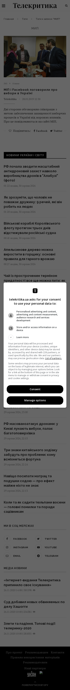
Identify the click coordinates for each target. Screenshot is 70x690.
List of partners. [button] (53, 358)
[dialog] (35, 345)
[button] (35, 337)
